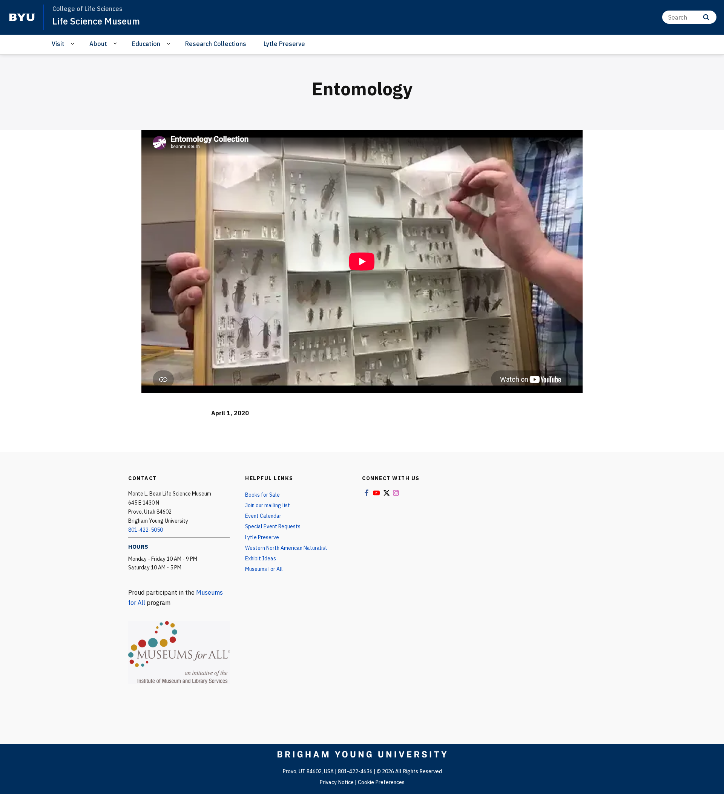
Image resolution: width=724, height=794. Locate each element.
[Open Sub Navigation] (74, 44)
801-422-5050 (145, 529)
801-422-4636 (355, 771)
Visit (58, 43)
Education (146, 43)
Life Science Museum (96, 21)
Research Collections (215, 43)
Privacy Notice (336, 782)
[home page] (22, 17)
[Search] (706, 17)
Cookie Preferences (381, 782)
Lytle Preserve (284, 43)
